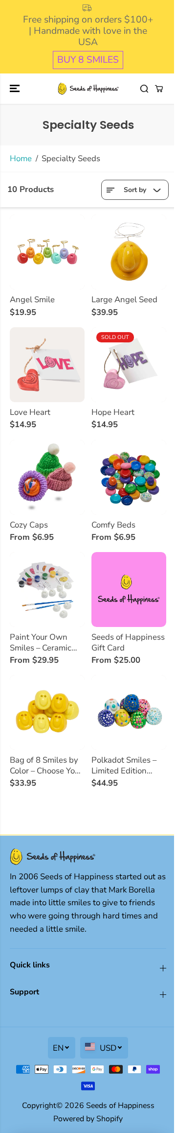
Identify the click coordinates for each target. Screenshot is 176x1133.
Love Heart (30, 412)
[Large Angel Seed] (128, 252)
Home (21, 158)
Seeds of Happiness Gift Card (128, 642)
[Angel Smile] (47, 252)
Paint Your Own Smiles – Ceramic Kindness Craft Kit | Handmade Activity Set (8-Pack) (45, 642)
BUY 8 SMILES (88, 59)
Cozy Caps (29, 525)
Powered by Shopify (88, 1118)
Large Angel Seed (124, 299)
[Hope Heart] (128, 364)
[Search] (144, 88)
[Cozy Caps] (47, 477)
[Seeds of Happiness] (88, 88)
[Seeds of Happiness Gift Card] (128, 589)
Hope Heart (112, 412)
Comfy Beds (113, 525)
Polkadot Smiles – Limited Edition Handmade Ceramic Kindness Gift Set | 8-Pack (127, 765)
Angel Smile (32, 299)
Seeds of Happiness (120, 1105)
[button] (16, 88)
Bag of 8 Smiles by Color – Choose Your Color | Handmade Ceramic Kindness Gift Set (46, 765)
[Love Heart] (47, 364)
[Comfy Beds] (128, 477)
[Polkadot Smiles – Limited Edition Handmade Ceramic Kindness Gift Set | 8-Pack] (128, 712)
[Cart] (159, 88)
